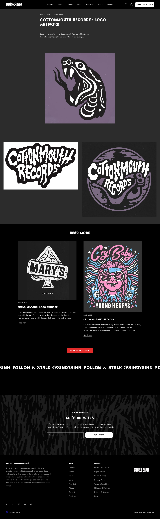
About (100, 4)
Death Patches (100, 476)
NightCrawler (99, 472)
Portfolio (50, 4)
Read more (22, 323)
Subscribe (99, 435)
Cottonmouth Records (69, 34)
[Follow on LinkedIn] (25, 504)
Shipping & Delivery (102, 488)
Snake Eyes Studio (101, 468)
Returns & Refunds (101, 492)
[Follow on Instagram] (19, 504)
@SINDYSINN (43, 368)
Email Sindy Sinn (145, 4)
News (70, 4)
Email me (72, 496)
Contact (110, 4)
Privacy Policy (99, 480)
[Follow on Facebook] (7, 504)
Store (79, 4)
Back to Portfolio (80, 350)
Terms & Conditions (101, 484)
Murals (60, 4)
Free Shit (89, 4)
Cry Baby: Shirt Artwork (99, 319)
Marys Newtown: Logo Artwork (38, 307)
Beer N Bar (58, 15)
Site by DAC (150, 512)
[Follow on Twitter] (13, 504)
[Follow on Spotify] (31, 504)
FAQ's (96, 496)
